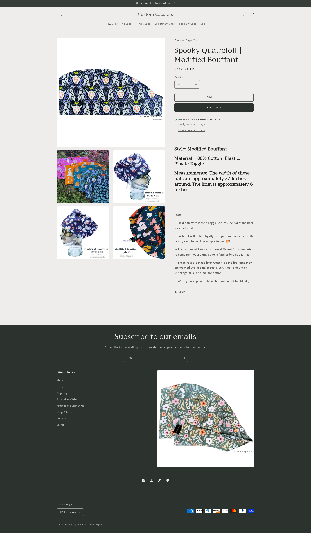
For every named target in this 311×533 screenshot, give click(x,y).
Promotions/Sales (67, 399)
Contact (61, 418)
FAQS (60, 387)
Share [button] (182, 292)
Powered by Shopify (92, 525)
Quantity (179, 77)
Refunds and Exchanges (70, 405)
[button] (60, 14)
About (60, 380)
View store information (191, 130)
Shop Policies (64, 412)
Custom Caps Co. (73, 525)
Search (61, 424)
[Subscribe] (184, 358)
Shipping (62, 393)
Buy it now (214, 107)
